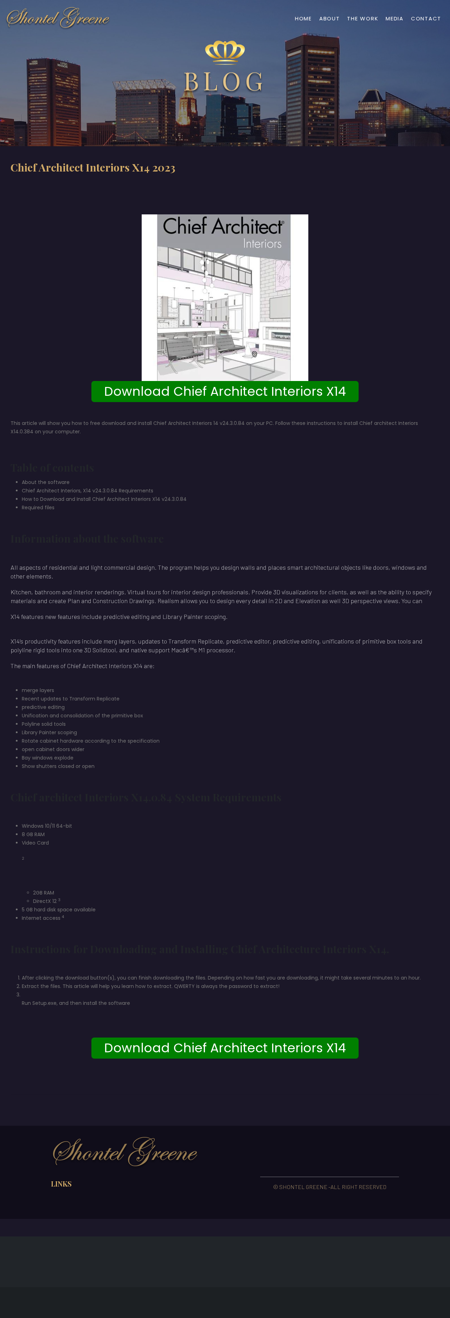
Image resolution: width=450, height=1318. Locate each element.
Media (395, 18)
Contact (426, 18)
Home (303, 18)
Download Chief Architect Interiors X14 (225, 391)
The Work (362, 18)
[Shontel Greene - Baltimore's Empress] (58, 19)
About (329, 18)
